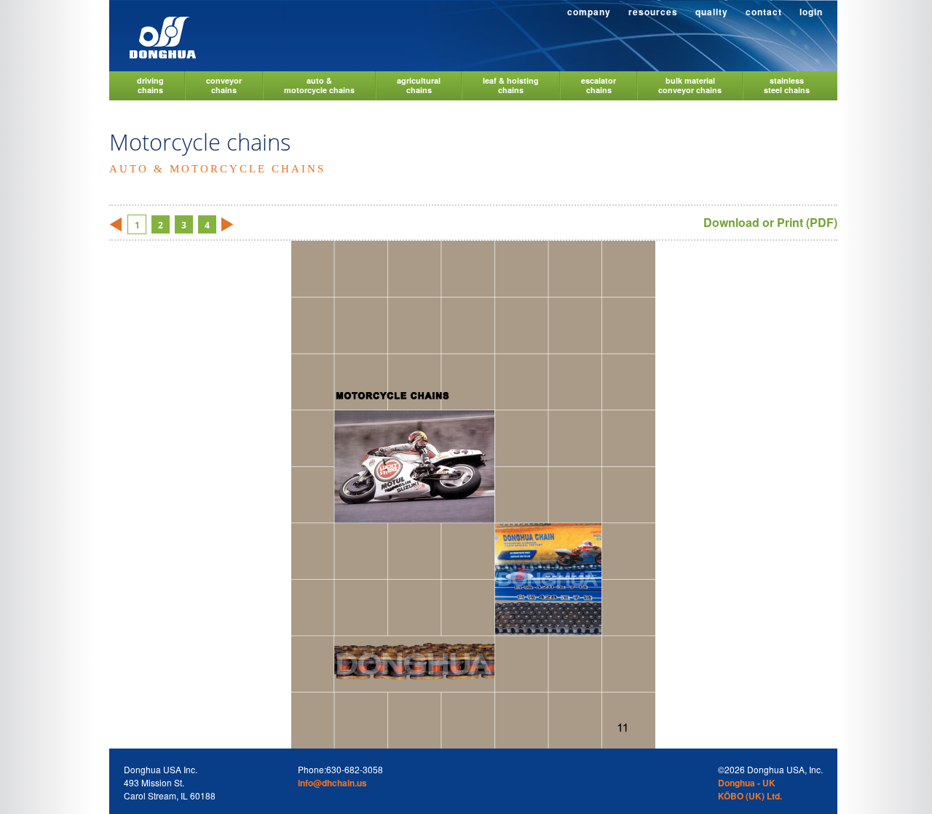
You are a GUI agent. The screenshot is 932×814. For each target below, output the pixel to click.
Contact (764, 11)
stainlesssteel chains (787, 85)
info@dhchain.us (332, 782)
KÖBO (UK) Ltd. (750, 795)
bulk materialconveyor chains (690, 85)
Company (589, 11)
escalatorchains (598, 85)
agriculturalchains (419, 85)
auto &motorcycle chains (319, 85)
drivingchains (150, 85)
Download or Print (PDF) (770, 222)
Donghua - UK (746, 782)
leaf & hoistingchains (511, 85)
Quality (711, 11)
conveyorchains (224, 85)
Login (811, 11)
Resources (653, 11)
